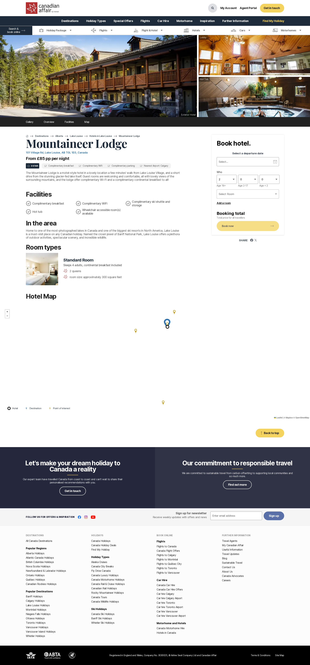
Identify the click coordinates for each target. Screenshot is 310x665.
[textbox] (236, 516)
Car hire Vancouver (167, 611)
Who (219, 172)
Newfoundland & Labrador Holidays (46, 570)
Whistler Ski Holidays (102, 622)
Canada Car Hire (166, 585)
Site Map (279, 655)
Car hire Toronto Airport (170, 607)
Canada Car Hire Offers (170, 589)
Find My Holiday (100, 549)
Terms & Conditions (260, 655)
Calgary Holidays (35, 600)
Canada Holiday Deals (103, 545)
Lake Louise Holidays (38, 605)
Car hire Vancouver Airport (171, 615)
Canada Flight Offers (168, 550)
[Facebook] (79, 517)
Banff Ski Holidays (101, 618)
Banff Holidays (34, 596)
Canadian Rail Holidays (104, 588)
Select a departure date (247, 153)
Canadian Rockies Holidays (41, 584)
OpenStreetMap (302, 417)
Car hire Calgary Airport (169, 598)
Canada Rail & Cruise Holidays (108, 584)
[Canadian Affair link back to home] (42, 8)
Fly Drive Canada (100, 570)
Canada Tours (99, 597)
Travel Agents (229, 540)
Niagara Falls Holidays (38, 614)
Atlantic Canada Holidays (40, 557)
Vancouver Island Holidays (41, 631)
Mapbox (289, 417)
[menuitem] (69, 21)
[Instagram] (86, 517)
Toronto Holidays (35, 622)
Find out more (237, 484)
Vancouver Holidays (37, 627)
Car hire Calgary (165, 593)
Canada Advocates (233, 576)
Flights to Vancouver (168, 572)
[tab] (55, 30)
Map (86, 121)
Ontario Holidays (35, 575)
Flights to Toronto (167, 568)
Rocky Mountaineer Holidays (107, 592)
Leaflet (279, 417)
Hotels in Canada (166, 632)
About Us (227, 571)
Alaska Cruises (99, 562)
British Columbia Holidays (40, 562)
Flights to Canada (166, 546)
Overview (49, 121)
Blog (224, 558)
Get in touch (73, 491)
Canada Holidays (100, 540)
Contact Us (228, 567)
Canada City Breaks (102, 566)
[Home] (27, 136)
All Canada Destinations (39, 540)
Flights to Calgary (166, 555)
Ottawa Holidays (35, 618)
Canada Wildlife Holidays (105, 601)
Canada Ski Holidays (102, 614)
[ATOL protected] (72, 655)
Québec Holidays (35, 579)
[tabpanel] (248, 178)
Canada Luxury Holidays (104, 575)
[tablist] (155, 30)
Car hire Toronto (166, 602)
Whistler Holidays (35, 636)
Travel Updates (230, 554)
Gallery (29, 121)
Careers (226, 580)
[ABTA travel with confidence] (52, 655)
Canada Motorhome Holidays (107, 579)
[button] (167, 324)
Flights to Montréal (167, 559)
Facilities (69, 121)
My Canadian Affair (232, 545)
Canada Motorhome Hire (171, 628)
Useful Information (232, 549)
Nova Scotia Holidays (38, 566)
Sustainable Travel (232, 562)
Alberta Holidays (35, 553)
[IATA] (31, 655)
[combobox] (219, 179)
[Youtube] (93, 517)
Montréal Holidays (36, 609)
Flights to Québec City (169, 563)
